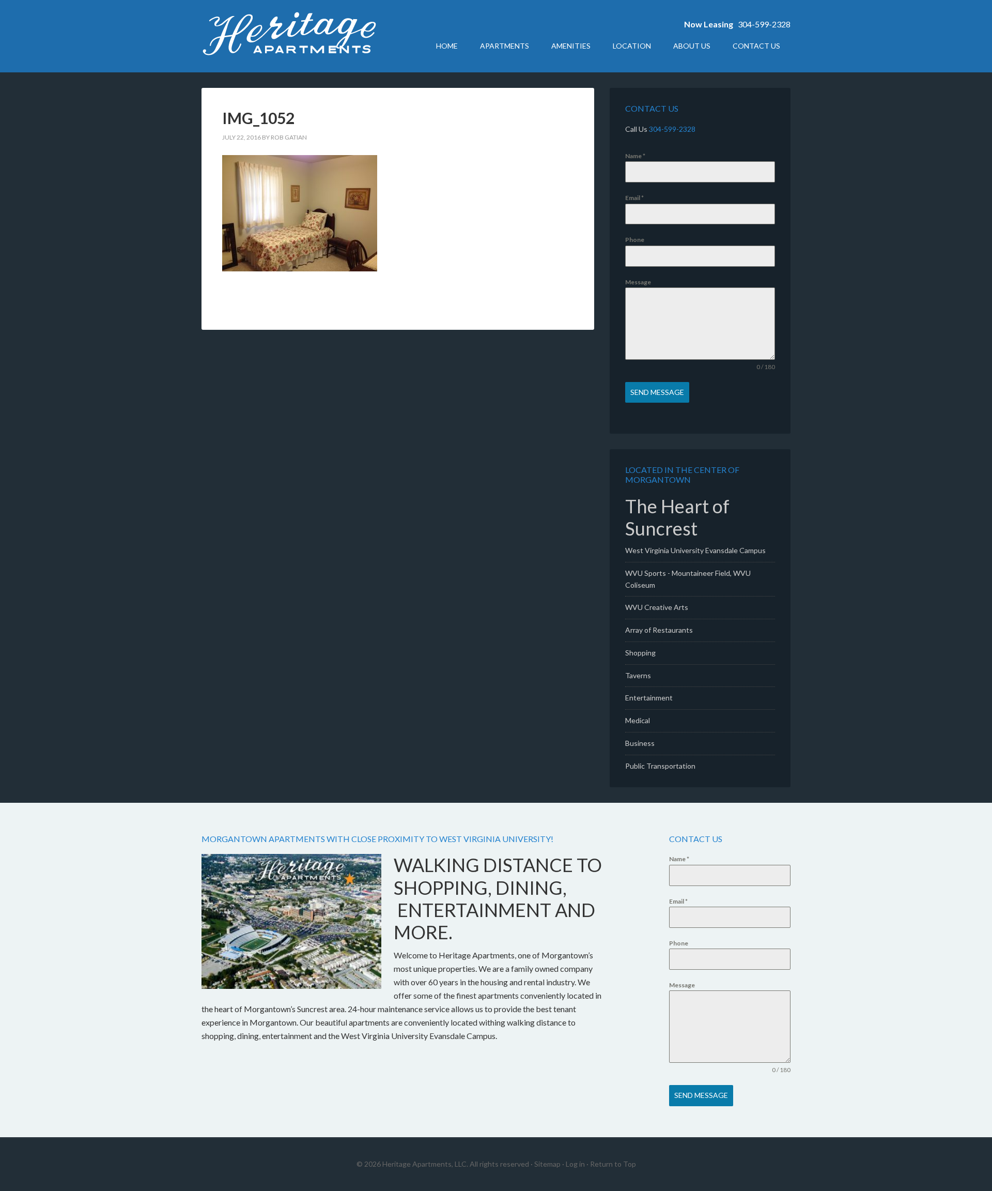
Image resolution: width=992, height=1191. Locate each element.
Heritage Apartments (289, 36)
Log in (575, 1163)
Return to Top (613, 1163)
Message (638, 282)
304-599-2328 (764, 24)
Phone (634, 239)
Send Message (657, 392)
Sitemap (547, 1163)
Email (634, 198)
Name (635, 156)
